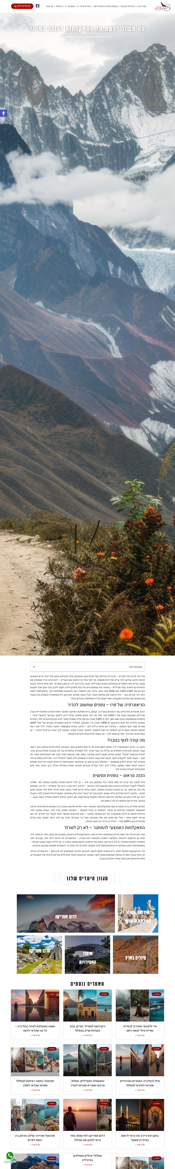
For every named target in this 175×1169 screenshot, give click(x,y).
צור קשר (49, 6)
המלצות (59, 6)
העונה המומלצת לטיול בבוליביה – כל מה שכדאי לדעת (35, 1028)
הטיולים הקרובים (128, 6)
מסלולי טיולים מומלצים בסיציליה (87, 1158)
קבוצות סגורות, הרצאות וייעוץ (106, 6)
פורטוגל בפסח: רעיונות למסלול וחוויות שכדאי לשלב (35, 1083)
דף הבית (109, 36)
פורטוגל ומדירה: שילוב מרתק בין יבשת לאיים (35, 1138)
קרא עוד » (140, 1035)
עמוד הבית (142, 6)
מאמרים (71, 6)
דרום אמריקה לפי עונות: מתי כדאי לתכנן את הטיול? (87, 1138)
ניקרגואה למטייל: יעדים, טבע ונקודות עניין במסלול (87, 1028)
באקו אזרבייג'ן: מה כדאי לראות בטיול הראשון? (140, 1138)
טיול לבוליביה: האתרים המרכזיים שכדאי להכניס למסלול (140, 1083)
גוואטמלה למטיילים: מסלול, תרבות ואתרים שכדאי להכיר (87, 1083)
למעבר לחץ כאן (138, 913)
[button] (3, 113)
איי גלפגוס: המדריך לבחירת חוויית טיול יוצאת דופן (140, 1028)
